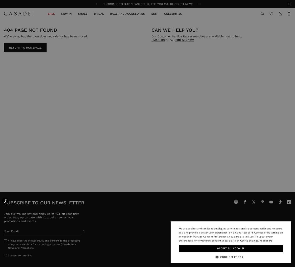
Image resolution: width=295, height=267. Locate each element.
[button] (231, 257)
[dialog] (231, 242)
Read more (266, 240)
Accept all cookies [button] (230, 248)
